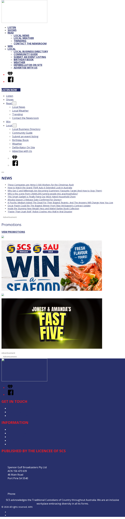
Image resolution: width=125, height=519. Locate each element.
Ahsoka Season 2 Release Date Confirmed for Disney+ (35, 199)
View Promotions (13, 232)
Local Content (15, 444)
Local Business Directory (31, 51)
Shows (12, 30)
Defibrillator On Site (28, 65)
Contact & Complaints (20, 408)
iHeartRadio (13, 515)
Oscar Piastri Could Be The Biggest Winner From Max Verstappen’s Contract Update (49, 205)
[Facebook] (11, 81)
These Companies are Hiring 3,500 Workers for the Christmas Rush (41, 184)
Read (11, 32)
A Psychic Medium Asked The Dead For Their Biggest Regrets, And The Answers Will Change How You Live (60, 202)
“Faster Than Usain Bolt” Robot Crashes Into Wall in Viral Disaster (40, 211)
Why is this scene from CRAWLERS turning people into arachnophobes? (43, 193)
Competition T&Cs (18, 433)
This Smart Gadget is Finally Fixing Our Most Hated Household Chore (42, 196)
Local (12, 49)
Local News (21, 35)
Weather (19, 62)
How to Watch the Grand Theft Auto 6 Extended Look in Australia (40, 187)
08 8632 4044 (23, 494)
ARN (10, 512)
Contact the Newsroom (30, 43)
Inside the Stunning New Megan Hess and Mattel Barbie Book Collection (43, 208)
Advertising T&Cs (17, 436)
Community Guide (26, 54)
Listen (12, 27)
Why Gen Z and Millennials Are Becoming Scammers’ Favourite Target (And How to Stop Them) (55, 190)
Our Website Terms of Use (23, 440)
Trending (20, 41)
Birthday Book (24, 59)
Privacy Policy (15, 429)
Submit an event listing (30, 57)
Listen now (9, 89)
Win (10, 46)
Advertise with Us (25, 67)
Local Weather (24, 38)
